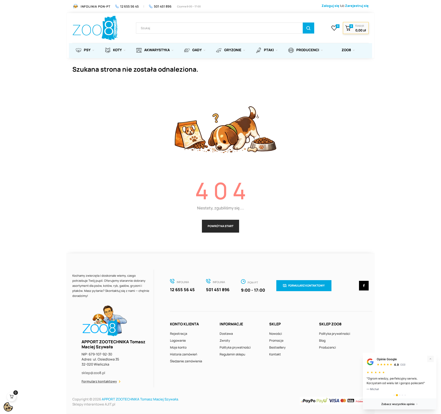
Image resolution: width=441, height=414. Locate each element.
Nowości (275, 333)
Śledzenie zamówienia (186, 361)
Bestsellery (277, 347)
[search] (308, 28)
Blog (322, 340)
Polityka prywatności (235, 347)
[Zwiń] (430, 359)
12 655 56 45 (129, 6)
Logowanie (178, 340)
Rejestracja (178, 333)
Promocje (276, 340)
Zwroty (225, 340)
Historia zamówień (183, 354)
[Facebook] (363, 285)
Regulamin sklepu (232, 354)
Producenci (327, 347)
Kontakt (275, 354)
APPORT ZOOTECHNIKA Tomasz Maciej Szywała (140, 399)
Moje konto (178, 347)
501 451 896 (163, 6)
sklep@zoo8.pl (93, 372)
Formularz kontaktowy (99, 381)
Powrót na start (220, 226)
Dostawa (226, 333)
